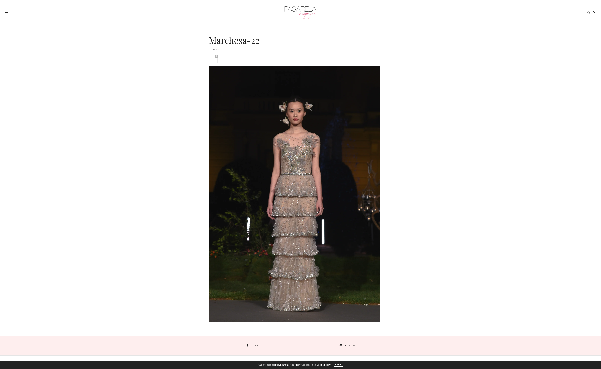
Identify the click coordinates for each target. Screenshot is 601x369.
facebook (255, 345)
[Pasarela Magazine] (300, 12)
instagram (350, 345)
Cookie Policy (323, 365)
